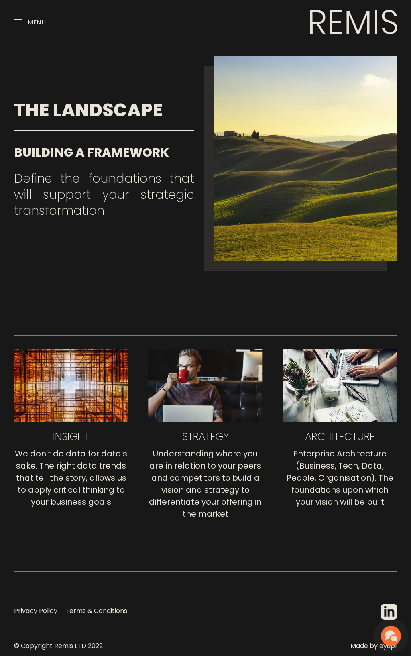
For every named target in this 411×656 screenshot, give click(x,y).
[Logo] (353, 22)
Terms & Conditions (96, 610)
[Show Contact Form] (391, 636)
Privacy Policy (35, 610)
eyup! (388, 645)
